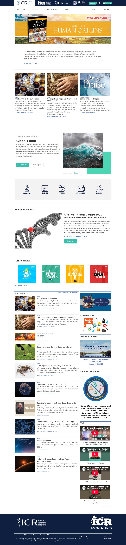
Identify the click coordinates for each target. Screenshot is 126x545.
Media (67, 9)
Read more (71, 241)
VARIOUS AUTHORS (44, 341)
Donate (92, 3)
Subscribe (108, 3)
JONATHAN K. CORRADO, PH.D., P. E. (48, 359)
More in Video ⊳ (106, 506)
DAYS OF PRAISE (84, 97)
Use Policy (81, 536)
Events (81, 9)
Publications (51, 9)
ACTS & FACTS (66, 292)
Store (106, 9)
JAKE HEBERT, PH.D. (44, 471)
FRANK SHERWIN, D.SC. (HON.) (46, 308)
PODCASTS (75, 292)
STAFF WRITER (42, 449)
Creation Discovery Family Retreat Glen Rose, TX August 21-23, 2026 (96, 362)
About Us (21, 9)
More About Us (30, 63)
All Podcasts (21, 285)
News (35, 9)
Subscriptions (87, 538)
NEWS (16, 97)
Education (50, 534)
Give (94, 9)
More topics (37, 165)
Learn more (23, 165)
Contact (95, 538)
